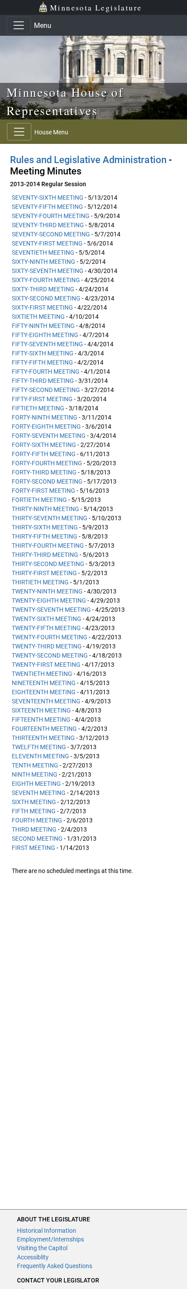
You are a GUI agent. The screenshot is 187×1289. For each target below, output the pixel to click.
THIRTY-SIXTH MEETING (45, 527)
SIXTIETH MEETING (38, 316)
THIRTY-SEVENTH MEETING (49, 518)
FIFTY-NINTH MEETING (43, 325)
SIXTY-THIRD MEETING (43, 289)
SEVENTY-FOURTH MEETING (51, 215)
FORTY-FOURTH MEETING (47, 463)
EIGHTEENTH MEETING (44, 692)
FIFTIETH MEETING (38, 408)
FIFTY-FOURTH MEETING (46, 371)
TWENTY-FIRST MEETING (46, 664)
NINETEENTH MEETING (44, 682)
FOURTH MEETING (37, 820)
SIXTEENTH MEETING (41, 710)
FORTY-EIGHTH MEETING (46, 426)
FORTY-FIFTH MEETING (44, 453)
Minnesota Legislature (96, 7)
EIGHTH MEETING (36, 783)
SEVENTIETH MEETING (43, 252)
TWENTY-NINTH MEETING (47, 591)
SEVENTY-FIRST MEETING (47, 243)
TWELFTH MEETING (39, 746)
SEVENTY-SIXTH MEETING (47, 197)
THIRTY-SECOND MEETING (48, 563)
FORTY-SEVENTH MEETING (49, 435)
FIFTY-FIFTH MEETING (42, 362)
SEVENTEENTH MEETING (46, 701)
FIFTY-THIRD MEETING (43, 380)
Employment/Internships (50, 1239)
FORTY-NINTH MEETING (44, 417)
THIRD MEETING (34, 829)
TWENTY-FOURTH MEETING (49, 637)
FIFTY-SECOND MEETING (46, 389)
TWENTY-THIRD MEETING (47, 646)
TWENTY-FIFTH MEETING (46, 627)
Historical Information (46, 1230)
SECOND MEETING (37, 838)
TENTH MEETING (35, 765)
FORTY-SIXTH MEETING (44, 444)
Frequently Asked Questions (54, 1265)
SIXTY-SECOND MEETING (46, 298)
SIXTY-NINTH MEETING (43, 261)
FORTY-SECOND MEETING (47, 481)
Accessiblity (33, 1257)
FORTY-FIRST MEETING (43, 490)
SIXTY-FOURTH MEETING (46, 279)
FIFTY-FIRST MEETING (42, 399)
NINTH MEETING (34, 774)
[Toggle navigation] (19, 25)
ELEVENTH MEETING (40, 756)
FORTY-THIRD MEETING (44, 472)
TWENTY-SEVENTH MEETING (51, 609)
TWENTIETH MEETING (42, 673)
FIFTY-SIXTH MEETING (42, 353)
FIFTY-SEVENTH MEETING (47, 344)
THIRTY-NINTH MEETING (45, 508)
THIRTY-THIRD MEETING (45, 554)
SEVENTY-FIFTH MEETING (47, 206)
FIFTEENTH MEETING (41, 719)
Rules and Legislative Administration (88, 159)
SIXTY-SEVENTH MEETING (47, 270)
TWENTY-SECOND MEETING (50, 655)
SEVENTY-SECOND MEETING (51, 234)
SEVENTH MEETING (39, 792)
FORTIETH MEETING (39, 499)
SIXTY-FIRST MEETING (42, 307)
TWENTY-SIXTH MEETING (46, 618)
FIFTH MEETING (34, 811)
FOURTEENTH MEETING (44, 728)
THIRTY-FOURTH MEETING (48, 545)
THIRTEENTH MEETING (43, 737)
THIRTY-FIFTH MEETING (44, 536)
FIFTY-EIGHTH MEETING (45, 334)
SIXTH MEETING (34, 801)
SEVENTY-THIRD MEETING (48, 225)
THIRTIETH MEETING (40, 582)
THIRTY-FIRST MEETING (44, 572)
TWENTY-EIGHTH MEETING (49, 600)
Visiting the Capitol (42, 1248)
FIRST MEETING (33, 847)
